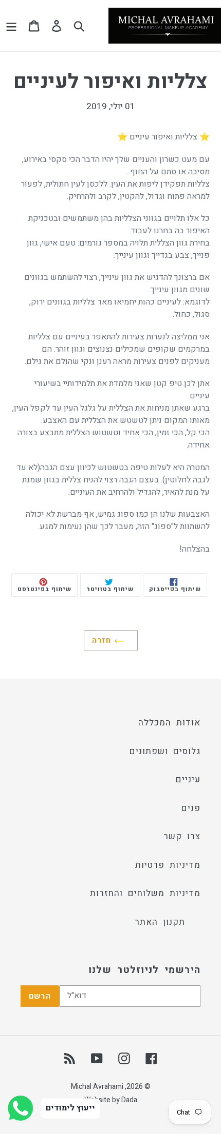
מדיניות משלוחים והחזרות (145, 893)
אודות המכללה (169, 722)
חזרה (103, 640)
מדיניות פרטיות (167, 865)
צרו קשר (181, 836)
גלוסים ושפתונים (165, 751)
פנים (190, 808)
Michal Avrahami (97, 1086)
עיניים (188, 779)
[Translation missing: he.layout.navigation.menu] (11, 25)
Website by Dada (110, 1100)
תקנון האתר (160, 922)
